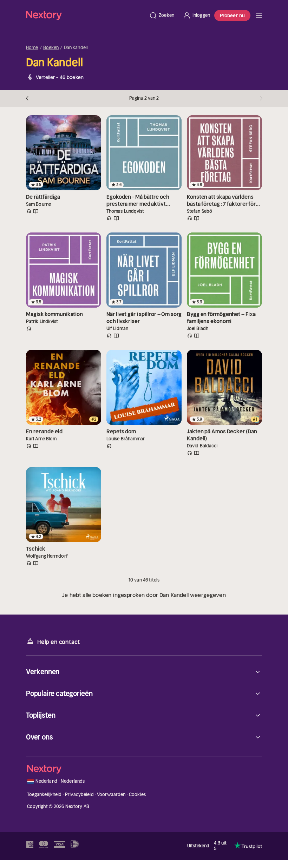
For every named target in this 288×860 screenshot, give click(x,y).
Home (32, 48)
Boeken (51, 48)
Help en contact (58, 642)
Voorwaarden (111, 794)
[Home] (85, 15)
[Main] (258, 15)
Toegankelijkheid (44, 794)
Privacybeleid (79, 794)
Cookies (137, 794)
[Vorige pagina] (28, 98)
